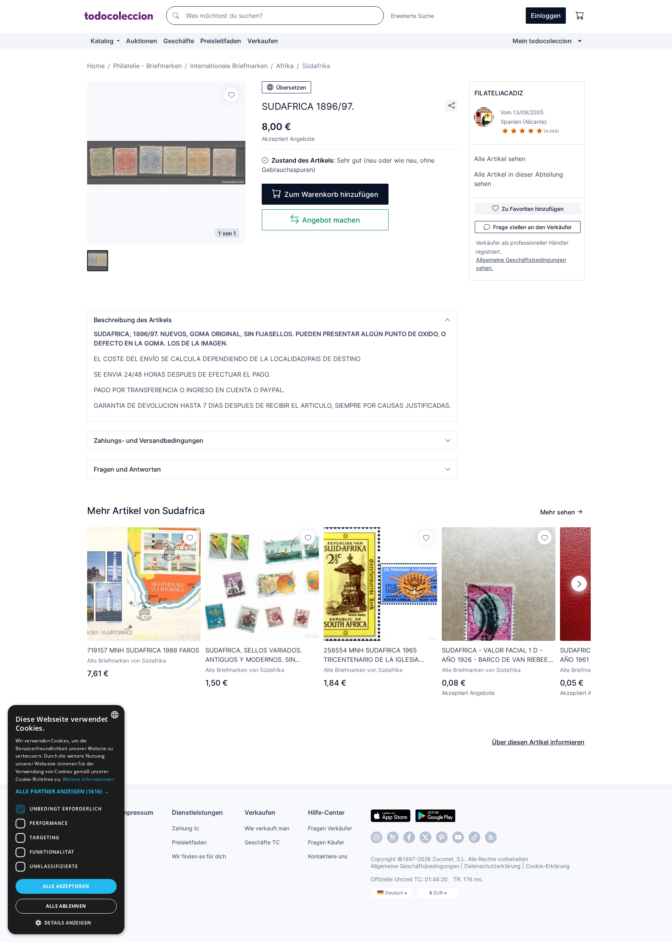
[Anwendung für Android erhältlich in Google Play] (435, 815)
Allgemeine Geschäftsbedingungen (415, 866)
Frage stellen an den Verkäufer (532, 227)
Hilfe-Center (326, 812)
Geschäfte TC (262, 842)
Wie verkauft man (267, 828)
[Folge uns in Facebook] (409, 837)
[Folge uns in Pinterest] (442, 837)
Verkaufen (262, 41)
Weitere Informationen (88, 779)
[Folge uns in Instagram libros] (393, 837)
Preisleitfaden (220, 41)
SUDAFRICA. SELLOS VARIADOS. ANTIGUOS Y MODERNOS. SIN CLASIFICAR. (253, 655)
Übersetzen (291, 87)
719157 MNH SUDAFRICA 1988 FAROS (143, 650)
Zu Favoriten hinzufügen (533, 208)
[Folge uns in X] (425, 837)
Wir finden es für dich (199, 856)
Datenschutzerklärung (492, 866)
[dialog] (66, 819)
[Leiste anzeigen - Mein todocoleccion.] (579, 41)
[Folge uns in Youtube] (458, 837)
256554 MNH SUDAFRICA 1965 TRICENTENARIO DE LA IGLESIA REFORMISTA (371, 655)
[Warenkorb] (579, 16)
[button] (272, 320)
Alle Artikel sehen (499, 159)
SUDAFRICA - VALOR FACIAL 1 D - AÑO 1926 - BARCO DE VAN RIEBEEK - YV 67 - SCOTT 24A (497, 655)
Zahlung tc (185, 828)
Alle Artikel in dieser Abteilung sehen (518, 179)
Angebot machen (331, 220)
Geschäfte (178, 41)
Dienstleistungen (197, 812)
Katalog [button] (103, 41)
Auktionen (141, 41)
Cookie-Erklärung (548, 866)
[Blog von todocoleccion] (491, 837)
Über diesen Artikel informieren (538, 742)
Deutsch (394, 893)
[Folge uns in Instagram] (376, 837)
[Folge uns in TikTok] (474, 837)
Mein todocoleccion (542, 41)
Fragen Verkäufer (330, 828)
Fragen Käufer (326, 842)
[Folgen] (231, 95)
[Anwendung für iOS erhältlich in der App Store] (391, 815)
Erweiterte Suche (412, 15)
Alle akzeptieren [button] (66, 886)
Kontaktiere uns (327, 856)
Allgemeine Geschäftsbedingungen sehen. (521, 263)
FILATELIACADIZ (498, 93)
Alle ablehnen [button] (66, 906)
